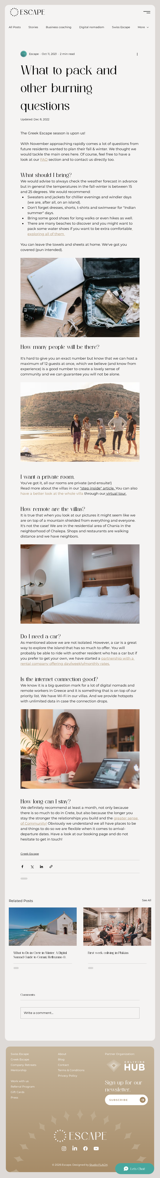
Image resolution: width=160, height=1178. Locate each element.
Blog (61, 1059)
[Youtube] (96, 1148)
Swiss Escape (121, 27)
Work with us (20, 1081)
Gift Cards (17, 1092)
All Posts (15, 27)
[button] (126, 1100)
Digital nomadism (91, 27)
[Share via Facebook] (22, 866)
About (62, 1054)
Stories (33, 27)
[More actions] (137, 54)
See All (146, 900)
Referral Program (23, 1086)
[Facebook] (85, 1148)
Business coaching (58, 27)
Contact (63, 1064)
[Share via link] (51, 866)
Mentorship (18, 1070)
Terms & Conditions (71, 1070)
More (141, 27)
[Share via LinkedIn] (41, 866)
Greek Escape (29, 854)
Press (14, 1097)
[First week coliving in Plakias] (117, 926)
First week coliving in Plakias (108, 952)
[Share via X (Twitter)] (32, 866)
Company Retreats (23, 1064)
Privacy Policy (67, 1075)
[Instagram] (64, 1148)
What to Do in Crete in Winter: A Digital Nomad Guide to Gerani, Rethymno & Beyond (40, 954)
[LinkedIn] (75, 1148)
